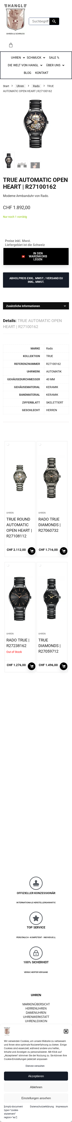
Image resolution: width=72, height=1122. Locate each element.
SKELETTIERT (54, 402)
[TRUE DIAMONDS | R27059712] (52, 599)
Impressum (62, 1106)
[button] (66, 1031)
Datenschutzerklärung (42, 1106)
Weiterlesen (31, 666)
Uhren (20, 86)
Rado (36, 86)
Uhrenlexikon (36, 1021)
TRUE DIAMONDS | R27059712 (49, 646)
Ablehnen (36, 1087)
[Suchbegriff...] (54, 21)
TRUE (49, 356)
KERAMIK (52, 387)
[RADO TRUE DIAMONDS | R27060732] (52, 478)
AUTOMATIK (54, 371)
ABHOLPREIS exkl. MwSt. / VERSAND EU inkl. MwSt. (36, 280)
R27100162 (53, 364)
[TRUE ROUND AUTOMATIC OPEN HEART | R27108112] (20, 478)
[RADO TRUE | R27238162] (20, 599)
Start (6, 86)
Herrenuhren (36, 1008)
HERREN (51, 410)
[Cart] (10, 45)
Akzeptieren (36, 1076)
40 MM (50, 379)
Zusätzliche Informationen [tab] (23, 306)
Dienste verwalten (35, 1066)
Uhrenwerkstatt (36, 1017)
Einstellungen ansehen (36, 1098)
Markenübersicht (36, 1004)
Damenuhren (36, 1013)
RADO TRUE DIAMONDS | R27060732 (49, 525)
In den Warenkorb (31, 551)
